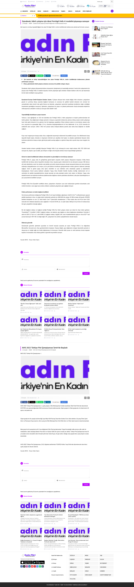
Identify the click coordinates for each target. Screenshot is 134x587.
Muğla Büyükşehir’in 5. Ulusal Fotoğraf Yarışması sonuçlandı (31, 541)
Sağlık (61, 585)
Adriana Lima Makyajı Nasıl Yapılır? (107, 27)
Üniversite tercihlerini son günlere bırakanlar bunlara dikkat (53, 304)
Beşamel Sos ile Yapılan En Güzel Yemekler (105, 62)
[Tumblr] (43, 566)
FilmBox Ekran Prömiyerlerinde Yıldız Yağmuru (54, 330)
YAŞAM (30, 23)
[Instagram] (27, 566)
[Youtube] (32, 566)
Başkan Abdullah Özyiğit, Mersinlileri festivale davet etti (54, 541)
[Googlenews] (37, 566)
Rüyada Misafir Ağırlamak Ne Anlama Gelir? (50, 15)
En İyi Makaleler (50, 585)
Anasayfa (25, 23)
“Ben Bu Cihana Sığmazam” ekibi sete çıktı (30, 304)
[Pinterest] (35, 566)
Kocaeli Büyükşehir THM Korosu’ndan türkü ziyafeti (78, 516)
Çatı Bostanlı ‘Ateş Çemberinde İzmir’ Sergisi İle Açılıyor (78, 541)
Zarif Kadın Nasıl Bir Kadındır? (106, 53)
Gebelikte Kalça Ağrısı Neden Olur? (107, 35)
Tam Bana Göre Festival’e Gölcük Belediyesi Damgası (53, 516)
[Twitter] (24, 566)
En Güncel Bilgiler (68, 585)
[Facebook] (21, 566)
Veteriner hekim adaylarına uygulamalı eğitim (31, 516)
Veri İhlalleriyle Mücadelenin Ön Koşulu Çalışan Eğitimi (31, 330)
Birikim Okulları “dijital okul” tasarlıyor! (76, 304)
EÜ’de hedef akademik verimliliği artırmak (77, 330)
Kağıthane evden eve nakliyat (80, 585)
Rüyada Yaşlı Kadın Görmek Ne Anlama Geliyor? (106, 45)
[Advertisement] (15, 23)
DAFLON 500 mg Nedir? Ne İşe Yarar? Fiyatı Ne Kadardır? (106, 72)
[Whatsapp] (40, 566)
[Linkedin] (29, 566)
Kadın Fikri (57, 585)
